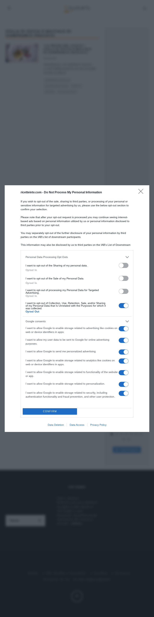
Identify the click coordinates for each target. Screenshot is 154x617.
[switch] (123, 265)
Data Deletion (56, 424)
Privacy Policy (98, 424)
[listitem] (77, 257)
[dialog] (77, 308)
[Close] (142, 192)
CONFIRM (50, 411)
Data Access (77, 424)
